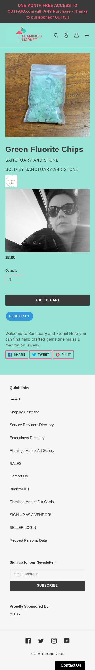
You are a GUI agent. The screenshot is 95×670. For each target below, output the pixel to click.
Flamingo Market (53, 654)
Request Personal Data (28, 540)
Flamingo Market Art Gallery (32, 450)
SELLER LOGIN (23, 527)
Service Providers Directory (32, 425)
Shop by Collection (24, 412)
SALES (15, 463)
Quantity (11, 270)
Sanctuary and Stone (52, 169)
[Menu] (87, 35)
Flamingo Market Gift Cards (32, 502)
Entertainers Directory (27, 438)
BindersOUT (20, 489)
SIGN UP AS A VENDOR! (30, 515)
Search (15, 399)
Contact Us (19, 476)
